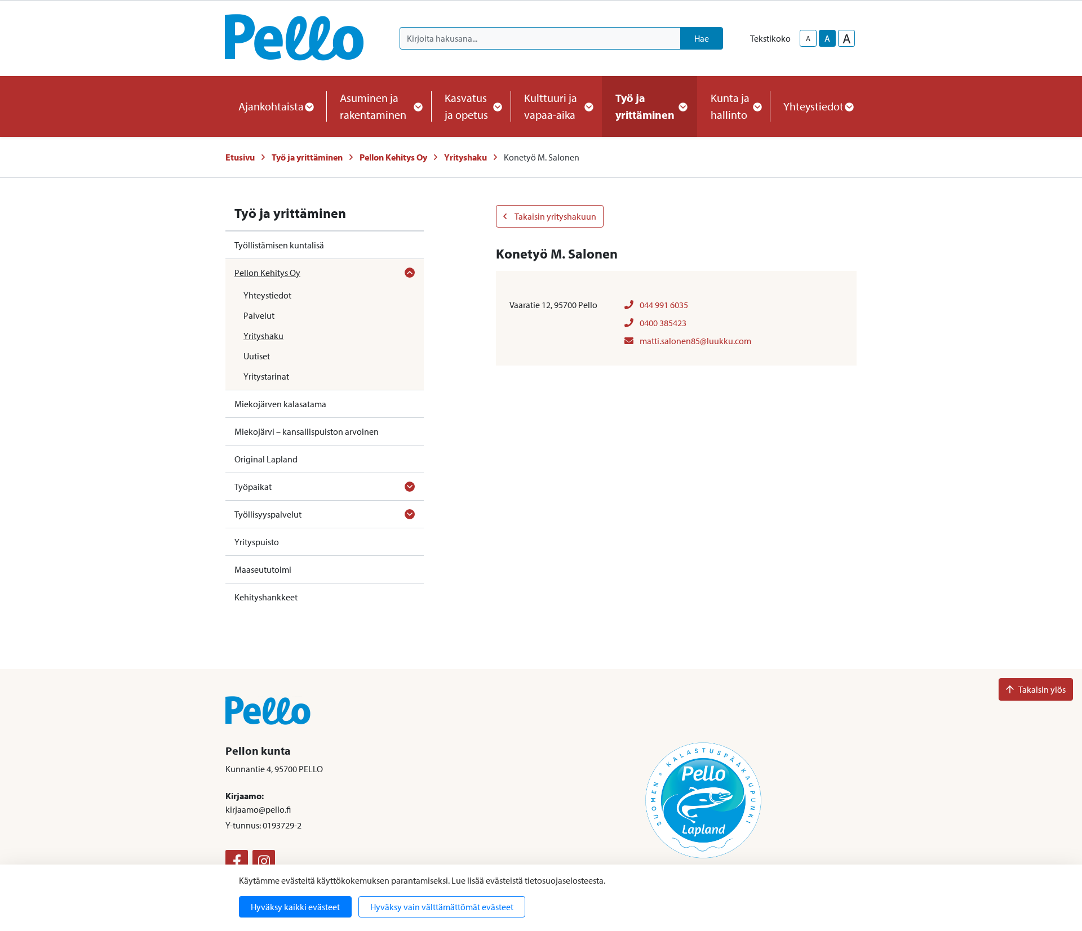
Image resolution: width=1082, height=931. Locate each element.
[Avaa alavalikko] (410, 273)
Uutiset (256, 356)
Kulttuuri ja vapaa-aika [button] (550, 106)
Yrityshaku (465, 157)
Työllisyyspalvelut (267, 514)
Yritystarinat (266, 376)
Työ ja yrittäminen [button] (645, 106)
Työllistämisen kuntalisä (279, 245)
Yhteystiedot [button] (813, 106)
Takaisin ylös (1042, 689)
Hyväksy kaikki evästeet (295, 906)
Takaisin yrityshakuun (554, 216)
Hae (701, 38)
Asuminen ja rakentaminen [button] (373, 106)
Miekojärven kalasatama (280, 403)
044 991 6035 (663, 304)
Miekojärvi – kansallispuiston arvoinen (306, 431)
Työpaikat (253, 486)
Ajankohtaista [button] (271, 106)
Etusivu (240, 157)
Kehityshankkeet (266, 597)
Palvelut (258, 315)
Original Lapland (266, 459)
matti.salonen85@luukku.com (694, 340)
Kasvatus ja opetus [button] (466, 106)
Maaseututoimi (262, 569)
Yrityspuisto (256, 541)
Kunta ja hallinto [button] (730, 106)
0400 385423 (662, 322)
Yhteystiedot (267, 295)
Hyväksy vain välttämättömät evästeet (441, 906)
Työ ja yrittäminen (307, 157)
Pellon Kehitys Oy (393, 157)
